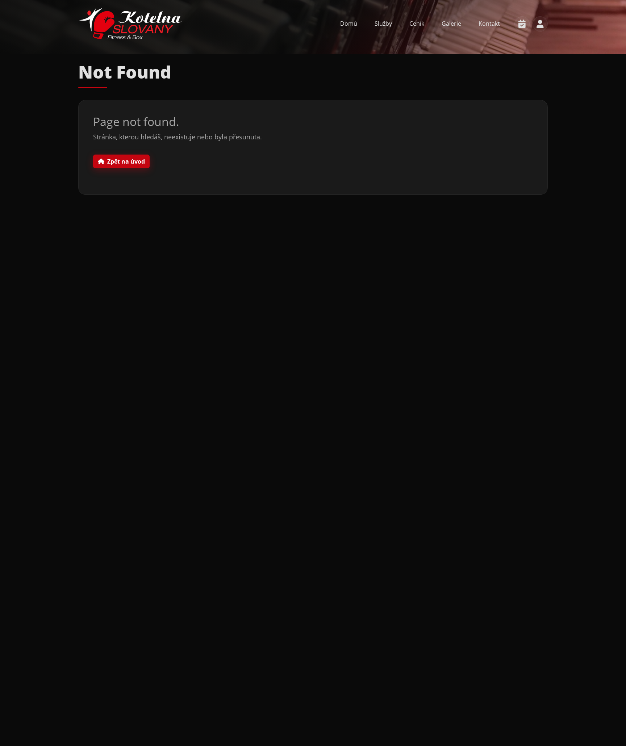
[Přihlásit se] (540, 23)
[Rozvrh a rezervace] (522, 23)
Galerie (451, 24)
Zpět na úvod (126, 161)
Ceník (416, 24)
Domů (348, 24)
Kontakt (489, 24)
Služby (383, 24)
